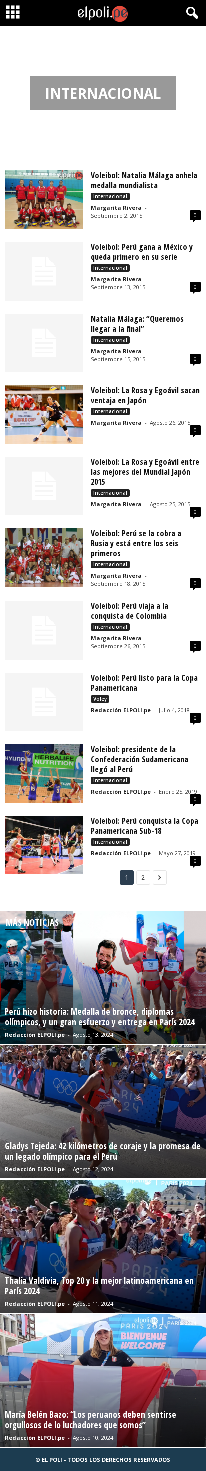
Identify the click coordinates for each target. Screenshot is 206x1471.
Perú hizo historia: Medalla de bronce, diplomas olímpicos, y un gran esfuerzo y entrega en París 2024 (100, 1017)
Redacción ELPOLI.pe (121, 710)
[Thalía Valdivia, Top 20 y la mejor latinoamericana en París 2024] (103, 1246)
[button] (191, 13)
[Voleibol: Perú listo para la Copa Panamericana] (44, 702)
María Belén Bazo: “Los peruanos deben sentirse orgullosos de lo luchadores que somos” (90, 1420)
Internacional (111, 196)
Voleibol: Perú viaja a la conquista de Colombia (129, 611)
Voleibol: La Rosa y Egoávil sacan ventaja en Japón (145, 395)
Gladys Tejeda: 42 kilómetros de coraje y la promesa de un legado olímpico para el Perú (103, 1151)
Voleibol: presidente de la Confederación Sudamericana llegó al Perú (139, 759)
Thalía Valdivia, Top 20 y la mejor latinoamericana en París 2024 (99, 1286)
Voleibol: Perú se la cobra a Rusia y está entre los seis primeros (136, 543)
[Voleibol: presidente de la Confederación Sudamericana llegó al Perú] (44, 773)
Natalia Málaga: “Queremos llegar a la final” (137, 324)
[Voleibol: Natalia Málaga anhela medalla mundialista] (44, 199)
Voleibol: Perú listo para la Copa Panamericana (144, 683)
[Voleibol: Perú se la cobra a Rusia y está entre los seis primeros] (44, 557)
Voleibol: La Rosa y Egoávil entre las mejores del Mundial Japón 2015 (145, 472)
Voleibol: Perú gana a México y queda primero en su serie (142, 252)
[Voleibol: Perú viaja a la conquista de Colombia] (44, 630)
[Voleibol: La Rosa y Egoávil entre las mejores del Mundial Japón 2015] (44, 486)
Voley (100, 699)
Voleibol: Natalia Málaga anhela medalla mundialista (144, 180)
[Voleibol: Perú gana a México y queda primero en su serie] (44, 271)
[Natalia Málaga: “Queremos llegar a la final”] (44, 343)
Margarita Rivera (116, 208)
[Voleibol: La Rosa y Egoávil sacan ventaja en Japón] (44, 415)
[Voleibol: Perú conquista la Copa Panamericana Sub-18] (44, 845)
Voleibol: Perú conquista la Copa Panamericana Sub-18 (144, 826)
